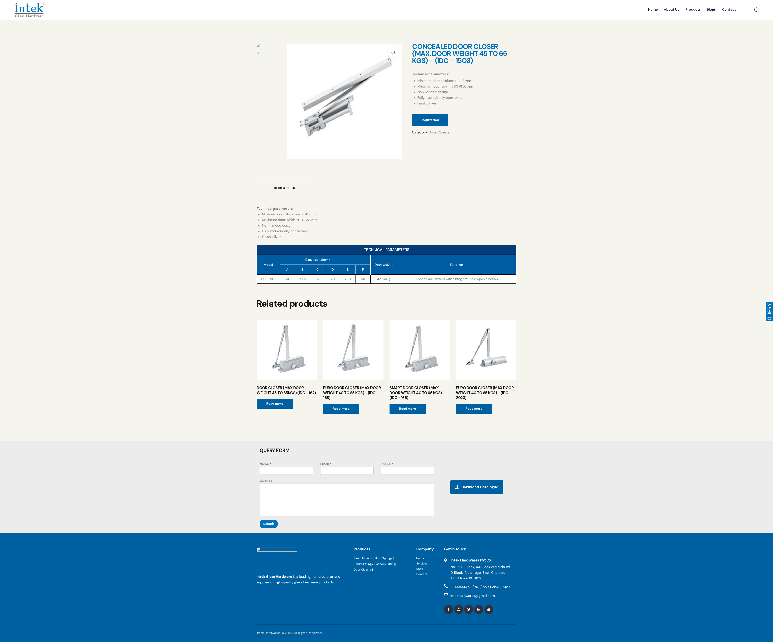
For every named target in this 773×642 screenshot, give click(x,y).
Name (265, 464)
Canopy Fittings (386, 564)
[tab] (284, 188)
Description (285, 188)
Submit (269, 524)
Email (325, 464)
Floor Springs (383, 558)
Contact (421, 574)
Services (421, 563)
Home (420, 558)
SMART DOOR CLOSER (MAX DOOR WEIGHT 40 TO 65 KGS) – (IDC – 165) (417, 393)
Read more (274, 404)
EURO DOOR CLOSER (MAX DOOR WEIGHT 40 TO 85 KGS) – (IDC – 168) (352, 393)
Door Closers (439, 132)
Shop (419, 569)
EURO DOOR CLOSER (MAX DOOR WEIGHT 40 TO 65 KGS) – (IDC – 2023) (485, 393)
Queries (266, 481)
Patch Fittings (363, 558)
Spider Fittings (363, 564)
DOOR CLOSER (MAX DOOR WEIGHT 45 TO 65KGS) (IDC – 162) (286, 390)
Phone (387, 464)
